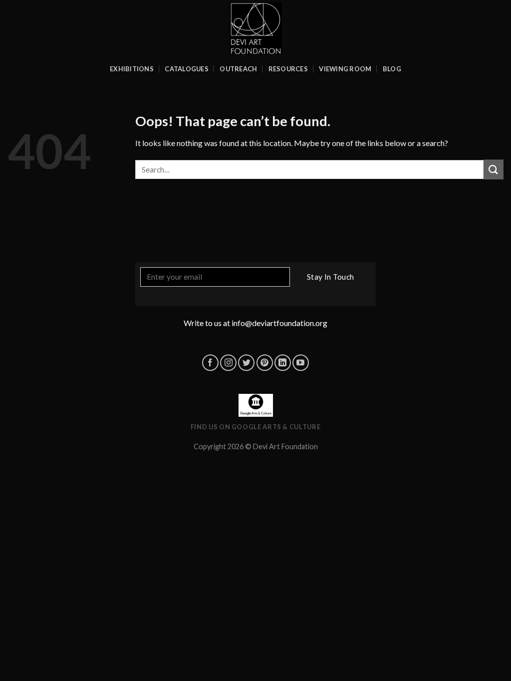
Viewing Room (345, 69)
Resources (288, 69)
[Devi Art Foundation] (255, 28)
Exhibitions (132, 69)
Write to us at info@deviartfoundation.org (255, 323)
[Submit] (494, 169)
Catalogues (187, 69)
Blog (392, 69)
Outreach (238, 69)
